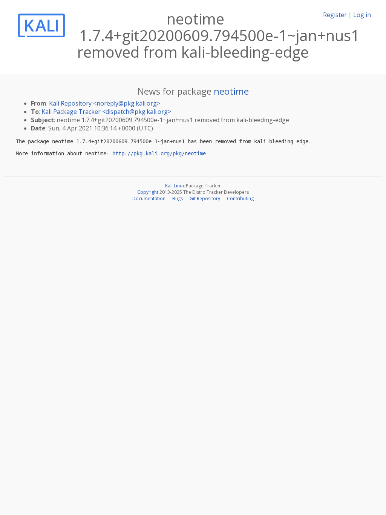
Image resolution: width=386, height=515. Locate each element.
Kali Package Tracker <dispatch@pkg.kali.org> (106, 111)
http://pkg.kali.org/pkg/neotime (159, 153)
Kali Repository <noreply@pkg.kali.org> (104, 103)
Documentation (148, 198)
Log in (362, 15)
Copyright (147, 192)
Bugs (177, 198)
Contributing (240, 198)
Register (335, 15)
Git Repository (205, 198)
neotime (231, 91)
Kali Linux (175, 185)
